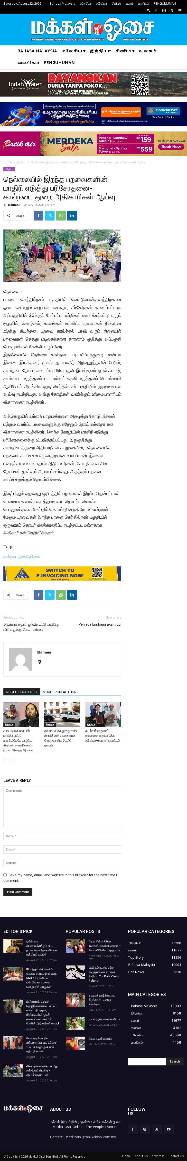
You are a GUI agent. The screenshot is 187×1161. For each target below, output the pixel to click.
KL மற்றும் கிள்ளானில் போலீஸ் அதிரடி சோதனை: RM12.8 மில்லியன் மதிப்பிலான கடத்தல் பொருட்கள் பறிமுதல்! (41, 978)
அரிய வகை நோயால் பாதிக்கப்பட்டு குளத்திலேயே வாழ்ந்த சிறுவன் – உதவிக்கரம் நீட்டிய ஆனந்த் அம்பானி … (20, 740)
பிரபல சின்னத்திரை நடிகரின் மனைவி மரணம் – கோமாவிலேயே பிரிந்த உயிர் (105, 946)
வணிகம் (143, 3)
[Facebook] (155, 10)
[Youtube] (180, 10)
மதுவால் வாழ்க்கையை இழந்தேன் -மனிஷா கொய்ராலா (102, 1000)
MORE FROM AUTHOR (59, 692)
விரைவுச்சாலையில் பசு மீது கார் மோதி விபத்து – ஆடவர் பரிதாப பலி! (41, 1070)
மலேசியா (86, 3)
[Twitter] (172, 10)
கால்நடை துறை (15, 556)
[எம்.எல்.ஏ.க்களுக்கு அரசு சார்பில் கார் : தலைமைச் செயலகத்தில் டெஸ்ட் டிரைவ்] (62, 714)
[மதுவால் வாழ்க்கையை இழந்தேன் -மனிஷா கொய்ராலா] (75, 1000)
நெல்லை (33, 556)
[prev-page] (6, 760)
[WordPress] (41, 662)
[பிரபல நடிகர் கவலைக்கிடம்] (75, 1023)
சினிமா (116, 3)
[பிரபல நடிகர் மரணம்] (75, 1043)
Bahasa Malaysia (62, 3)
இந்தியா (101, 3)
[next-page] (14, 760)
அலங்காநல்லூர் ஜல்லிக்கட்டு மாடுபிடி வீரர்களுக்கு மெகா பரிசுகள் (31, 627)
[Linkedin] (72, 216)
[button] (148, 10)
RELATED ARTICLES (21, 692)
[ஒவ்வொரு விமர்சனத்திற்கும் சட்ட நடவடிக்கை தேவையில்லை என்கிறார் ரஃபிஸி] (13, 946)
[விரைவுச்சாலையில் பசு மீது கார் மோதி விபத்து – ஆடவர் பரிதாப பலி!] (13, 1070)
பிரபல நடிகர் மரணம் (100, 1038)
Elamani (14, 204)
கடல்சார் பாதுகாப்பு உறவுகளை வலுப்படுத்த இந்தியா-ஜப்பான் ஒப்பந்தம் (102, 735)
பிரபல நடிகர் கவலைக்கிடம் (104, 1019)
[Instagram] (164, 10)
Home (7, 162)
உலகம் (129, 3)
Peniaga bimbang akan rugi (100, 624)
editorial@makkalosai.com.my (92, 1137)
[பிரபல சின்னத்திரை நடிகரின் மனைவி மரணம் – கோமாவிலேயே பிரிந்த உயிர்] (75, 946)
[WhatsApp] (61, 216)
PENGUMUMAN (165, 3)
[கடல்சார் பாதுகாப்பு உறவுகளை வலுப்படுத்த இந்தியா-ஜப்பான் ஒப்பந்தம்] (103, 714)
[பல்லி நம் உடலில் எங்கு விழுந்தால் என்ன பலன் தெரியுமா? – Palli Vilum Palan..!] (75, 972)
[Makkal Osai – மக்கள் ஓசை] (93, 29)
